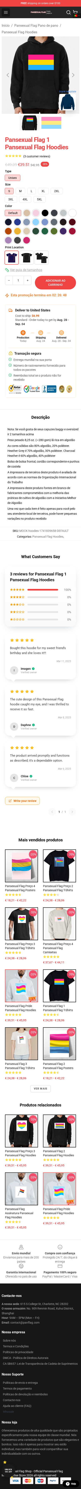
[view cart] (75, 12)
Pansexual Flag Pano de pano (36, 26)
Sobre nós (9, 1340)
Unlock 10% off (8, 1471)
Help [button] (73, 1483)
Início (6, 26)
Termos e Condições (16, 1346)
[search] (68, 12)
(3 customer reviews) (36, 156)
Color (8, 206)
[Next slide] (73, 75)
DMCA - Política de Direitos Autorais (25, 1358)
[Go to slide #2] (51, 122)
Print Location (14, 247)
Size (8, 184)
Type (8, 171)
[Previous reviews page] (52, 812)
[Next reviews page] (72, 812)
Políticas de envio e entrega (20, 1382)
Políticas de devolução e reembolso (25, 1394)
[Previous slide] (8, 75)
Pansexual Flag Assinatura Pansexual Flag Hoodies (19, 1213)
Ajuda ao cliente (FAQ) (17, 1406)
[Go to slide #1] (30, 122)
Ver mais (40, 1088)
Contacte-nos (11, 1400)
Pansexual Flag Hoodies (19, 32)
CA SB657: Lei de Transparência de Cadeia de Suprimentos (40, 1363)
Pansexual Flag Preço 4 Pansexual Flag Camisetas (58, 948)
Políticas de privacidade (18, 1352)
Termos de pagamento (17, 1388)
